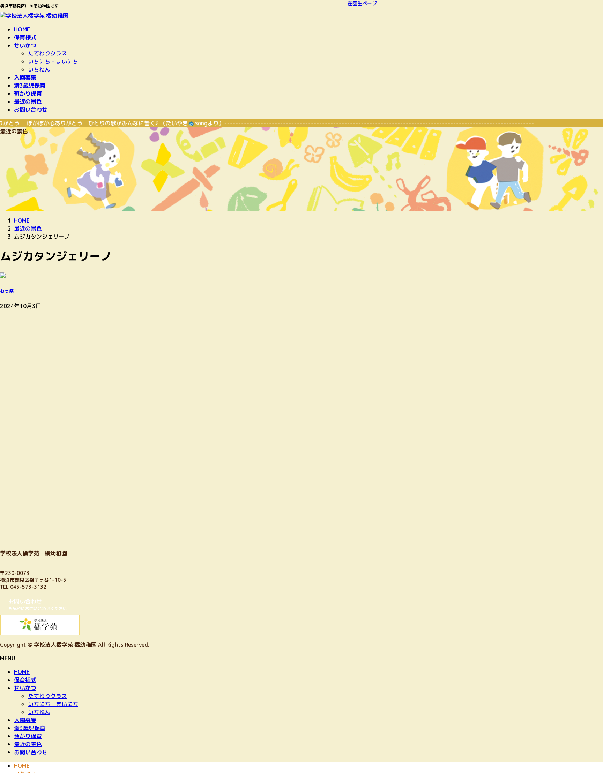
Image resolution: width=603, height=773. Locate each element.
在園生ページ (362, 3)
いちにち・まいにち (53, 61)
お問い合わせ (30, 752)
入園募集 (25, 720)
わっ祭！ (9, 291)
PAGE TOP (583, 743)
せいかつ (25, 688)
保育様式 (25, 680)
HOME (22, 672)
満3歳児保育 (29, 728)
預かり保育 (28, 736)
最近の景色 (28, 744)
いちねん (39, 69)
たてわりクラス (47, 53)
